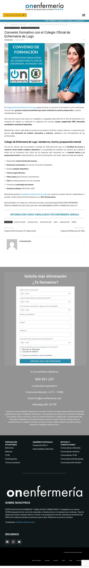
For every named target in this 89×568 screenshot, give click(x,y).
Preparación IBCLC (40, 445)
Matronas (8, 452)
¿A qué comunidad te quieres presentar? (35, 298)
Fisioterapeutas (11, 459)
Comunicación (8, 40)
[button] (83, 15)
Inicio (5, 25)
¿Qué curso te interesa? (29, 290)
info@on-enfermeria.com (25, 522)
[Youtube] (19, 542)
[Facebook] (7, 542)
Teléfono (23, 330)
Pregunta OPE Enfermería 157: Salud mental (20, 231)
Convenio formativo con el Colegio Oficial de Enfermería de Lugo (37, 34)
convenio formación (19, 222)
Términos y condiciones (36, 560)
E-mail (22, 322)
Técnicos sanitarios (12, 463)
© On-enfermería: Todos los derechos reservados (73, 552)
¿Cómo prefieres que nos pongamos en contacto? (38, 347)
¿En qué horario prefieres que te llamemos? (36, 339)
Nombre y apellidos (27, 314)
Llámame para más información (45, 361)
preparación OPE (64, 222)
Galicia (55, 222)
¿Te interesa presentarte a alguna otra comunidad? (39, 306)
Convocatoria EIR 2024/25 (71, 463)
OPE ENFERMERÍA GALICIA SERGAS (30, 28)
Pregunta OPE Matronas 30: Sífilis (73, 231)
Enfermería (9, 448)
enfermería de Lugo (45, 222)
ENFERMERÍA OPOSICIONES (18, 25)
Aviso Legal (47, 560)
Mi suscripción (79, 560)
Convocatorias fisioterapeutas (72, 459)
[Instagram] (13, 542)
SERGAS (74, 222)
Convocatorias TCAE (69, 455)
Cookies (63, 560)
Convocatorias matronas (70, 452)
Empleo (70, 560)
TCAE (7, 455)
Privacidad (56, 560)
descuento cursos (33, 222)
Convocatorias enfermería (70, 448)
